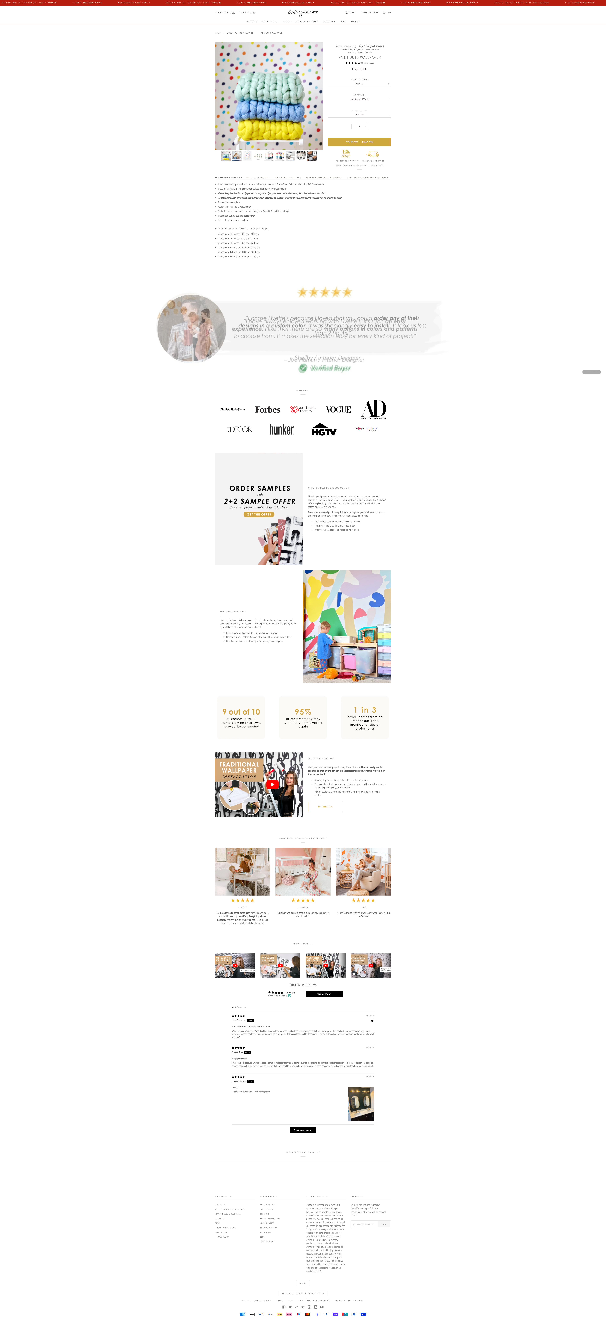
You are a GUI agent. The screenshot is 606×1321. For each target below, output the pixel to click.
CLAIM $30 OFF (263, 673)
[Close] (378, 627)
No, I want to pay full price (263, 686)
